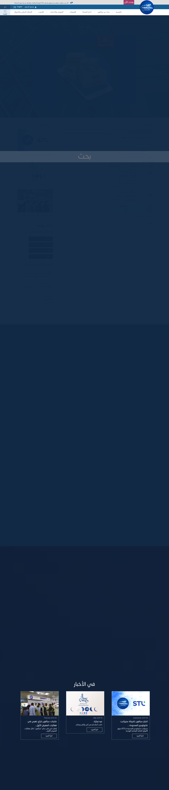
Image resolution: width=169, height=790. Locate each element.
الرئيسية (118, 12)
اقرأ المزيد (140, 736)
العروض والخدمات (56, 12)
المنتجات (73, 12)
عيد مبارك (98, 721)
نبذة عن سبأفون (103, 12)
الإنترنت (41, 12)
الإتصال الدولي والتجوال (23, 12)
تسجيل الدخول (29, 7)
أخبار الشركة (86, 12)
